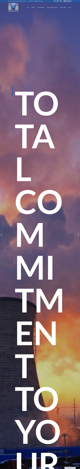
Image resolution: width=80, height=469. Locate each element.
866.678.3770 (31, 1)
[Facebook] (60, 1)
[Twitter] (54, 1)
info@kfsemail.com (39, 1)
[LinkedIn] (57, 1)
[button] (27, 7)
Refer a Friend (68, 1)
